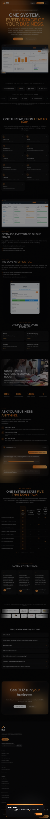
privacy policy (28, 810)
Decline (31, 814)
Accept (38, 814)
